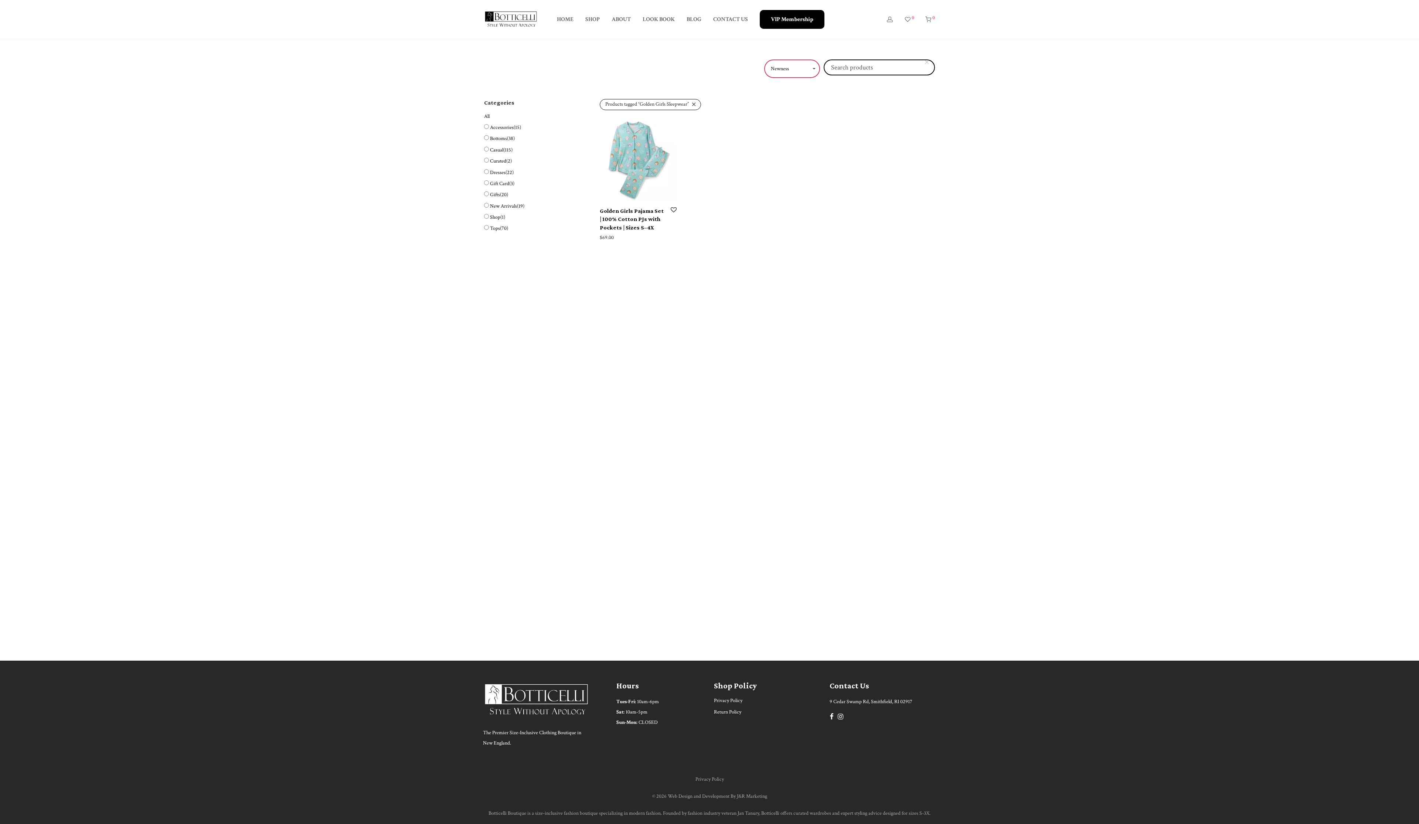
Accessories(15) (505, 127)
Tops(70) (499, 228)
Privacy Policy (728, 700)
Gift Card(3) (502, 183)
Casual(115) (501, 150)
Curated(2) (501, 161)
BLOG (694, 19)
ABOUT (621, 19)
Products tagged (647, 104)
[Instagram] (840, 716)
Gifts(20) (499, 194)
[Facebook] (831, 716)
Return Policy (727, 712)
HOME (565, 19)
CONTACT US (730, 19)
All (487, 116)
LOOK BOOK (659, 19)
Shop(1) (497, 217)
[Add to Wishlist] (674, 210)
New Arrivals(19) (507, 206)
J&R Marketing (752, 796)
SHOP (592, 19)
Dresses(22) (502, 172)
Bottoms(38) (502, 138)
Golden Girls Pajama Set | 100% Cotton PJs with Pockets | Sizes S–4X (632, 219)
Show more (609, 237)
